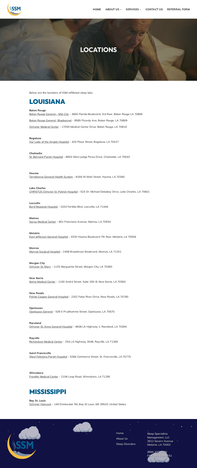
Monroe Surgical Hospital (44, 251)
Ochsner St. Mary (40, 266)
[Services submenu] (140, 9)
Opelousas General (41, 311)
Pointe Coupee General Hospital (48, 296)
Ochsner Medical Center (44, 126)
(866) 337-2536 (157, 452)
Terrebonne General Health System (51, 176)
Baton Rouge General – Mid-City (49, 114)
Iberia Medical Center (42, 281)
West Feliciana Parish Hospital (48, 356)
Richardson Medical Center (45, 341)
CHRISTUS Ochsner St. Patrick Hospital (53, 191)
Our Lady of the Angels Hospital (49, 141)
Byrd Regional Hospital (43, 206)
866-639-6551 (163, 455)
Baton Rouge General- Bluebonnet (50, 120)
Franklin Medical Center (43, 376)
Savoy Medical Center (42, 221)
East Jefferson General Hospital (48, 236)
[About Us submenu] (121, 9)
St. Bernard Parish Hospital (46, 157)
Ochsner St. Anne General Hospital (50, 326)
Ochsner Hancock (40, 404)
